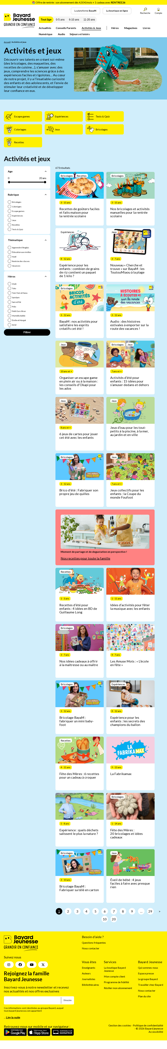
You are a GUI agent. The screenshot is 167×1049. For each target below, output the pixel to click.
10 (105, 919)
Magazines (130, 27)
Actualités (45, 27)
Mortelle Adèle (18, 315)
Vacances (16, 266)
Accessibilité (156, 1031)
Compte (158, 13)
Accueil (7, 42)
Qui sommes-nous (148, 967)
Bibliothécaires (90, 984)
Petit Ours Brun (19, 311)
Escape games (18, 211)
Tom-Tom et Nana (19, 293)
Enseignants (88, 967)
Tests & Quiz (17, 229)
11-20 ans (89, 19)
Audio (61, 34)
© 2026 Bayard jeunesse (149, 1028)
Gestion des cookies (119, 1025)
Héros (115, 27)
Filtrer (27, 332)
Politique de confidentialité (148, 1025)
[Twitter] (43, 965)
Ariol (14, 325)
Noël (14, 256)
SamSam (16, 297)
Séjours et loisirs (80, 34)
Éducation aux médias (21, 252)
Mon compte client (114, 976)
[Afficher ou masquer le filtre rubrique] (45, 194)
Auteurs (86, 973)
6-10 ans (74, 19)
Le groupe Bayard (148, 979)
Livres (146, 27)
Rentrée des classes (21, 261)
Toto (14, 288)
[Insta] (9, 965)
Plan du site (144, 996)
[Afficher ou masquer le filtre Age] (45, 171)
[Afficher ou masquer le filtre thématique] (45, 240)
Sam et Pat (16, 302)
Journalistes (88, 979)
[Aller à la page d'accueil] (19, 27)
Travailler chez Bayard (150, 984)
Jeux (14, 220)
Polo (14, 306)
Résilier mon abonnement (118, 987)
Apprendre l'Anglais (20, 247)
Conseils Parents (66, 27)
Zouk (14, 284)
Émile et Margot (19, 320)
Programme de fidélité (116, 982)
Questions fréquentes (94, 942)
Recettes (16, 225)
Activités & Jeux (91, 27)
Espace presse (146, 973)
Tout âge (46, 19)
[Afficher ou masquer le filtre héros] (45, 276)
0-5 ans (60, 19)
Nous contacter (90, 948)
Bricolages (16, 202)
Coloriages (17, 206)
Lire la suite (13, 1017)
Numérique (45, 34)
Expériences (17, 215)
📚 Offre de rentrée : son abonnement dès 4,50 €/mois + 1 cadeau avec (78, 2)
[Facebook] (20, 965)
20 (114, 919)
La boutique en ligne (117, 10)
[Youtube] (32, 965)
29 (150, 911)
